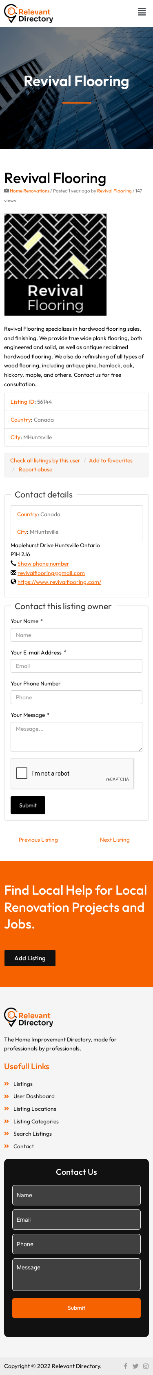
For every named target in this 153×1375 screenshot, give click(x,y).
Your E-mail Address (39, 652)
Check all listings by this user (45, 460)
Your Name (27, 621)
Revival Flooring (114, 191)
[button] (142, 11)
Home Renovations (29, 191)
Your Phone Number (36, 683)
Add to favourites (111, 460)
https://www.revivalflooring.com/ (59, 582)
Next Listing (115, 839)
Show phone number (43, 563)
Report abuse (35, 469)
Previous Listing (38, 839)
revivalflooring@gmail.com (51, 573)
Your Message (30, 714)
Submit (28, 805)
